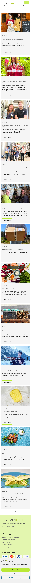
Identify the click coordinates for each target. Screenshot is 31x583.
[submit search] (26, 2)
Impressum (22, 581)
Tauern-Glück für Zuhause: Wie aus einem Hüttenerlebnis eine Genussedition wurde (12, 38)
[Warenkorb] (24, 6)
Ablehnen (15, 574)
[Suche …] (21, 2)
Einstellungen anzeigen (15, 578)
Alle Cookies (15, 570)
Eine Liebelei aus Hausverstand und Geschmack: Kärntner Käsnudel (14, 494)
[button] (27, 6)
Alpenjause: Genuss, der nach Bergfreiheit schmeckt (15, 541)
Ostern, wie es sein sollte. (8, 288)
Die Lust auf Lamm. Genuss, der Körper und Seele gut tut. (15, 452)
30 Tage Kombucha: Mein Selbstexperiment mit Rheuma (14, 82)
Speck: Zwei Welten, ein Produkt (10, 370)
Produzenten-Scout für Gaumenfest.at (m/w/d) (13, 208)
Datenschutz (16, 581)
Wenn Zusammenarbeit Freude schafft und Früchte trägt (15, 125)
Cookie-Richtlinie (10, 581)
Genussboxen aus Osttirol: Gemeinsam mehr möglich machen (15, 167)
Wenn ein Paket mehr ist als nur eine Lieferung (13, 249)
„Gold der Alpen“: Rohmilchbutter (10, 411)
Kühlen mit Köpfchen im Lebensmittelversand (13, 518)
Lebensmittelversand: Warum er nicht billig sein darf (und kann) (15, 329)
